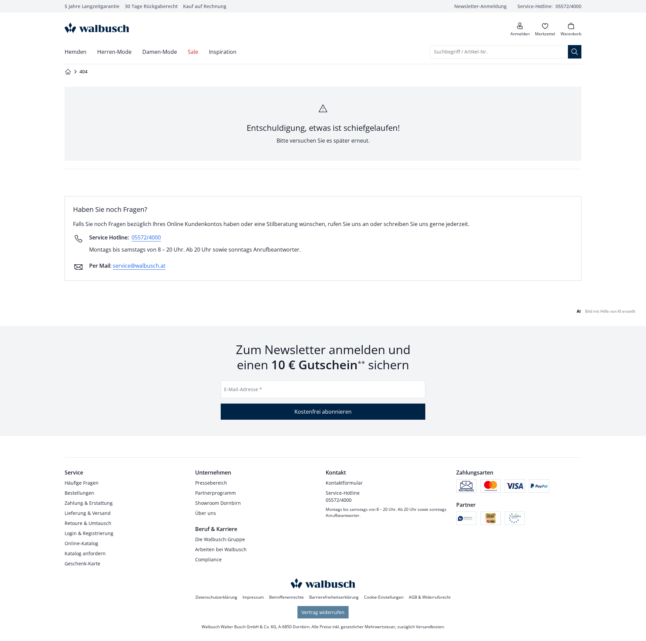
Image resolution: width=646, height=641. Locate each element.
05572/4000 (146, 237)
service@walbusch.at (139, 265)
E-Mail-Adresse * (243, 389)
